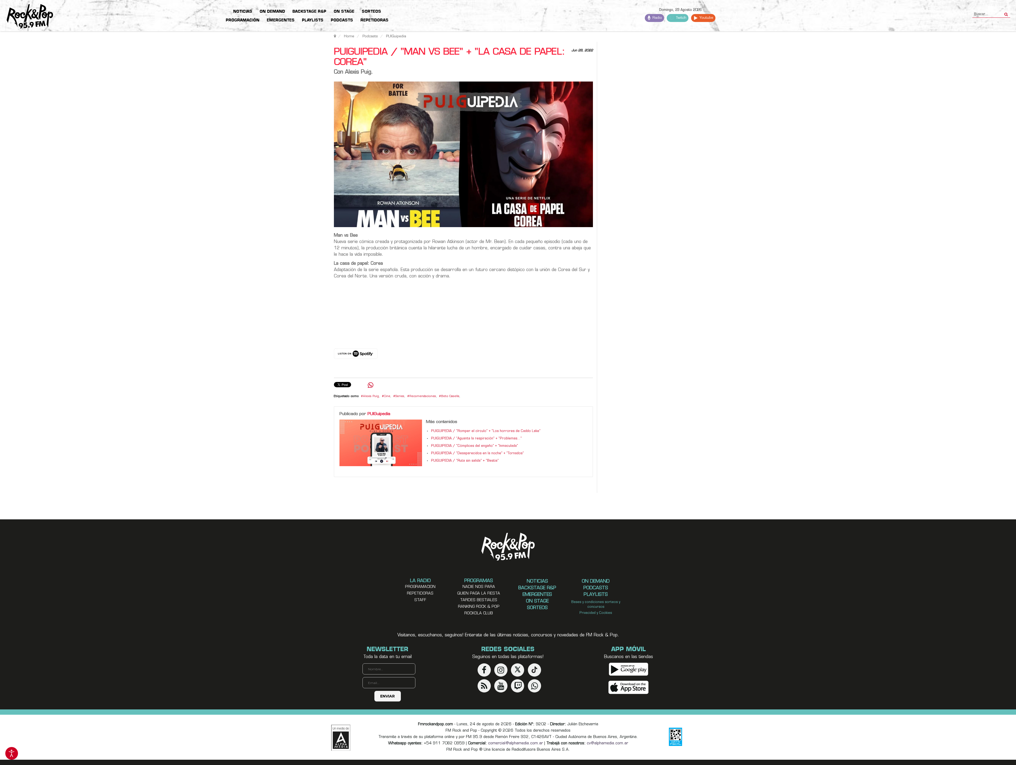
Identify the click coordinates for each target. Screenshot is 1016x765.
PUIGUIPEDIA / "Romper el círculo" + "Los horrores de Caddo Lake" (486, 431)
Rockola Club (478, 613)
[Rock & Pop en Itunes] (628, 687)
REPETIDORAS (420, 594)
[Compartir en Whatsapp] (370, 385)
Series (399, 396)
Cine (387, 396)
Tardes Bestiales (478, 600)
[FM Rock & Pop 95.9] (26, 16)
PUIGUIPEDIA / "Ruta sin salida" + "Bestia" (465, 460)
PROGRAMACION (420, 587)
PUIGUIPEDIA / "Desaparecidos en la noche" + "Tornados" (477, 453)
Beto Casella (450, 396)
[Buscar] (1006, 12)
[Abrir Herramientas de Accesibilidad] (11, 753)
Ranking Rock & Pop (479, 607)
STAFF (420, 600)
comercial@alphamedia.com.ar (515, 743)
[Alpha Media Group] (340, 738)
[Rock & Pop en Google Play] (628, 669)
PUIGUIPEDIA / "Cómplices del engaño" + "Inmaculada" (474, 446)
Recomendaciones (422, 396)
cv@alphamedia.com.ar (607, 743)
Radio (656, 18)
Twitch (680, 18)
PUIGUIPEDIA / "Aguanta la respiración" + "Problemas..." (476, 438)
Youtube (705, 18)
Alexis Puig (371, 396)
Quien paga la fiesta (478, 594)
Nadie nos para (478, 587)
